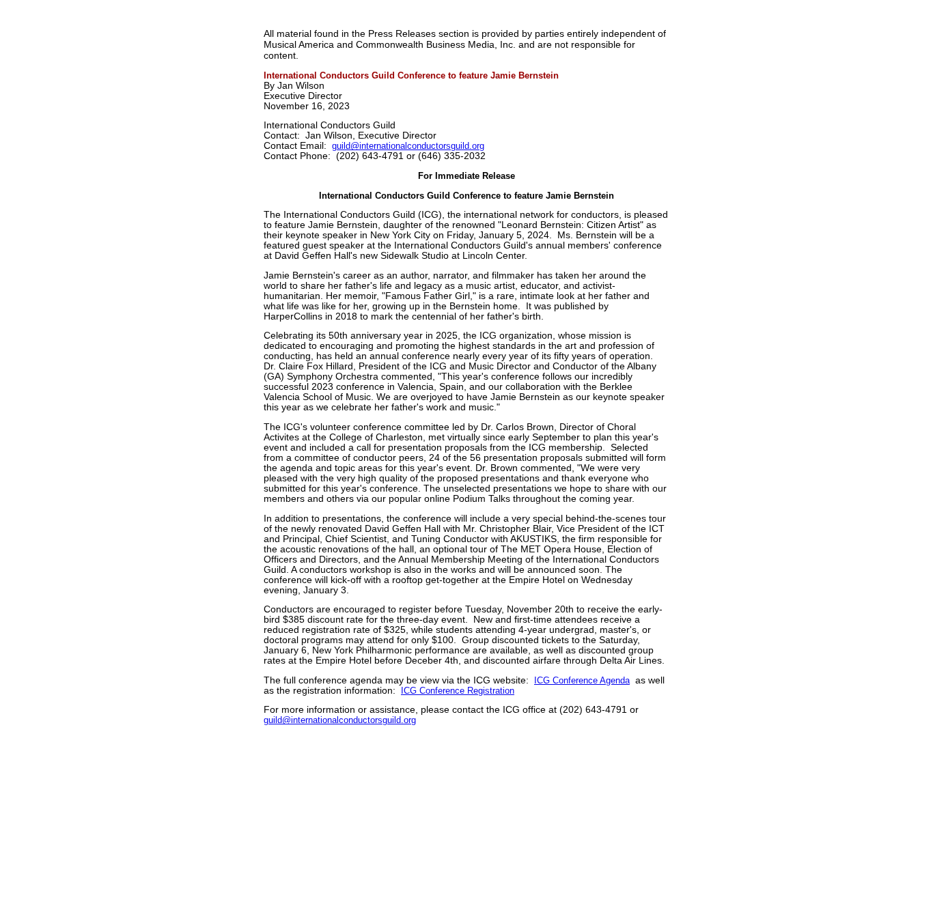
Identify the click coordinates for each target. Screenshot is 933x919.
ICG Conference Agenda (582, 680)
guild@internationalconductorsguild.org (408, 146)
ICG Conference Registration (457, 690)
